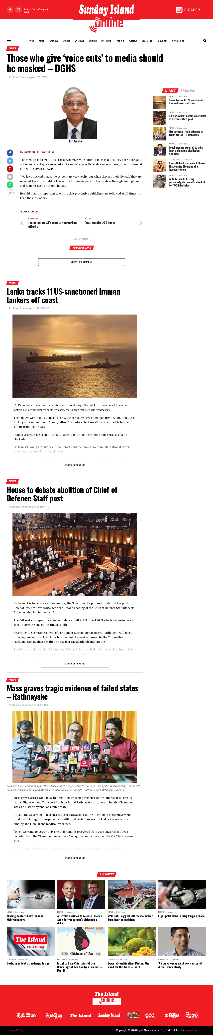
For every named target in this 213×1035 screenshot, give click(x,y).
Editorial (106, 40)
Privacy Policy (15, 1030)
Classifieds (148, 40)
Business (79, 40)
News (41, 40)
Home (31, 40)
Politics (132, 40)
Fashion (120, 40)
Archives (162, 40)
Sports (66, 40)
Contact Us (178, 40)
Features (53, 40)
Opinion (93, 40)
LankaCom (191, 1030)
